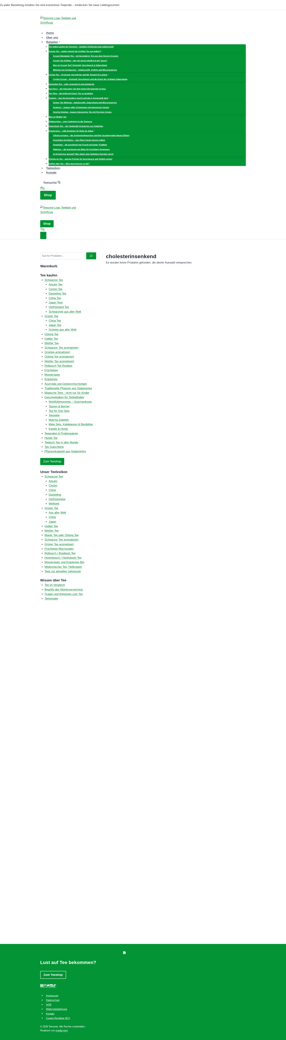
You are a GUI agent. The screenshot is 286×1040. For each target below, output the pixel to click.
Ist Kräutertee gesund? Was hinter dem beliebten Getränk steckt (83, 154)
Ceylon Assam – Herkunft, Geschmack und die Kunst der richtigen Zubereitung (90, 79)
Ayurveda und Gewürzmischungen (66, 383)
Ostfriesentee (57, 499)
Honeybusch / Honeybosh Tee (63, 557)
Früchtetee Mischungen (59, 548)
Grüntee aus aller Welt (62, 329)
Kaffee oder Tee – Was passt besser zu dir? (69, 164)
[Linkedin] (51, 986)
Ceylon (53, 485)
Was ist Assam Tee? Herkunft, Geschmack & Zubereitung (80, 65)
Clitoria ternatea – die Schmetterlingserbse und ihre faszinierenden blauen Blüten (91, 135)
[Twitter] (48, 986)
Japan (52, 521)
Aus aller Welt (57, 512)
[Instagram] (41, 986)
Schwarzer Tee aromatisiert (61, 347)
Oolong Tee (51, 334)
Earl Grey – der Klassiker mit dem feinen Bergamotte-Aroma (77, 89)
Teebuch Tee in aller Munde (61, 442)
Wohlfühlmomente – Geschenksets (70, 401)
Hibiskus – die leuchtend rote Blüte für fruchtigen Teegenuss (81, 149)
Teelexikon (53, 168)
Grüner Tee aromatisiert (59, 544)
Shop (48, 195)
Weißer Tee (52, 343)
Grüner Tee (51, 316)
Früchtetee (51, 370)
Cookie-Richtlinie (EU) (58, 1018)
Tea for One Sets (59, 410)
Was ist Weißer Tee (58, 117)
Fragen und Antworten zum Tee (64, 594)
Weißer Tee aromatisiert (59, 361)
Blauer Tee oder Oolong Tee (62, 535)
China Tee (55, 298)
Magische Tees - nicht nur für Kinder (67, 392)
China (52, 490)
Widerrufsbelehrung (56, 1009)
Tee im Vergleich (55, 585)
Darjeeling (55, 494)
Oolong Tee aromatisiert (59, 356)
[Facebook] (45, 986)
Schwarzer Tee (54, 280)
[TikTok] (54, 986)
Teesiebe (54, 415)
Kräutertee (51, 379)
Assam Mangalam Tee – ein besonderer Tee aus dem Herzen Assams (85, 56)
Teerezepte (51, 598)
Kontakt (51, 172)
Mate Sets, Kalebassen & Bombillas (71, 424)
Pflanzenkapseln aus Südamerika (65, 451)
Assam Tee (55, 284)
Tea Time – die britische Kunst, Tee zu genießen (71, 93)
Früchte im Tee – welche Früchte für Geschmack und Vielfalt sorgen (80, 159)
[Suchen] (91, 256)
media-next (62, 1030)
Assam (53, 481)
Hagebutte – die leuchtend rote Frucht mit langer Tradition (80, 145)
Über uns (52, 37)
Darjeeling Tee (57, 293)
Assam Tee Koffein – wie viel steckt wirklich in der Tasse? (80, 61)
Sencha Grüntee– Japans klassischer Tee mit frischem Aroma (82, 112)
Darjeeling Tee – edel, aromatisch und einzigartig (71, 84)
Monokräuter (52, 374)
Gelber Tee (51, 338)
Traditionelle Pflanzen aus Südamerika (68, 388)
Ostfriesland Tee (59, 307)
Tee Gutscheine (54, 446)
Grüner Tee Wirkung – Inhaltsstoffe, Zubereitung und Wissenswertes (85, 103)
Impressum (52, 995)
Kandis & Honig (58, 428)
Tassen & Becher (59, 406)
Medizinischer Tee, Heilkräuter (63, 566)
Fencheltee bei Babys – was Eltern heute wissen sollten (79, 140)
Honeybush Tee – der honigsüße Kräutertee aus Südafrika (76, 126)
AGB (48, 1004)
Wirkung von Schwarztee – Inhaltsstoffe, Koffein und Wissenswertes (85, 70)
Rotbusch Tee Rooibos (58, 365)
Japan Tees (56, 302)
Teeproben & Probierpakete (61, 433)
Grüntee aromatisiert (57, 352)
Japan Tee (55, 325)
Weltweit (54, 503)
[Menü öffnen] (43, 235)
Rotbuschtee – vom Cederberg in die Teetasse (70, 121)
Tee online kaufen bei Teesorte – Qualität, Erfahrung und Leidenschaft (81, 47)
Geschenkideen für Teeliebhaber (64, 397)
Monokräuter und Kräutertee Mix (64, 562)
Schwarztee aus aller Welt (65, 311)
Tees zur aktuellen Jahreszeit (63, 571)
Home (50, 33)
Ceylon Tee (55, 289)
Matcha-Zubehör (59, 419)
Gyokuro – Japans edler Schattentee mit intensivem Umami (81, 107)
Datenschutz (53, 1000)
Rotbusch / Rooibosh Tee (60, 553)
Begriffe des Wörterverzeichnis (64, 589)
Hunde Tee (51, 438)
